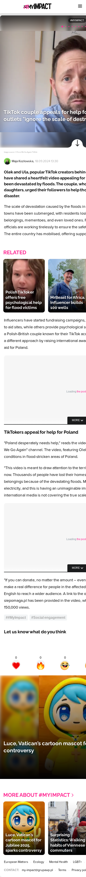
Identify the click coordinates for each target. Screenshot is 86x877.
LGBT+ (77, 862)
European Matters (16, 862)
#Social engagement (48, 617)
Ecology (38, 862)
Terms (62, 870)
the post (81, 391)
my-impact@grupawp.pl (37, 870)
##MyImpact (16, 617)
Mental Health (58, 862)
